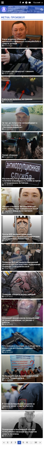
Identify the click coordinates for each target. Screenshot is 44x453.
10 (36, 442)
